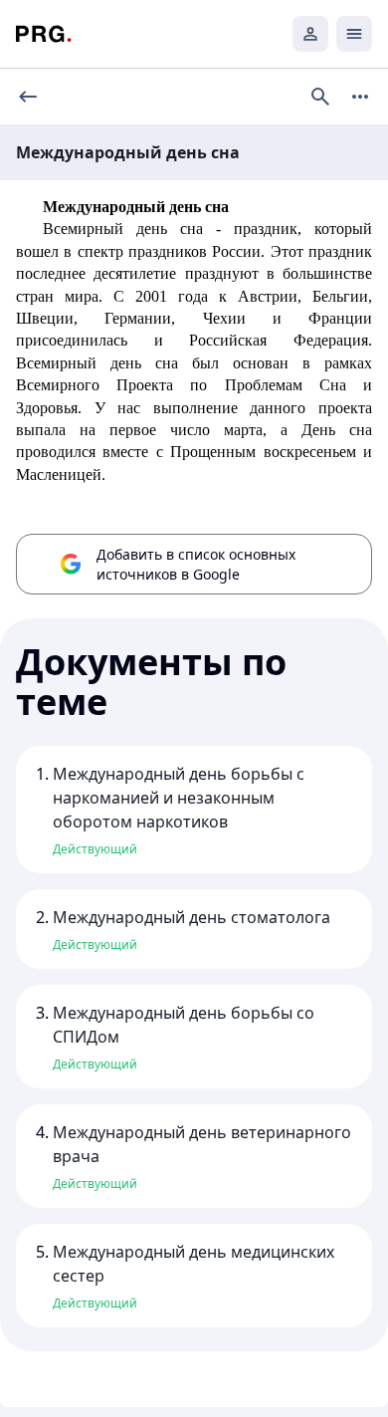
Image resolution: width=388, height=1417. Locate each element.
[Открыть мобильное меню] (354, 34)
